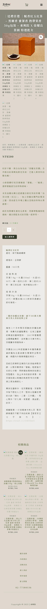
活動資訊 (23, 564)
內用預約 (23, 559)
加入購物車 (9, 237)
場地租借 (23, 576)
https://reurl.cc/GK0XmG (20, 420)
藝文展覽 (23, 581)
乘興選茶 (11, 145)
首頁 (4, 145)
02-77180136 (24, 587)
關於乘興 (23, 553)
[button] (41, 5)
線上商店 (23, 570)
